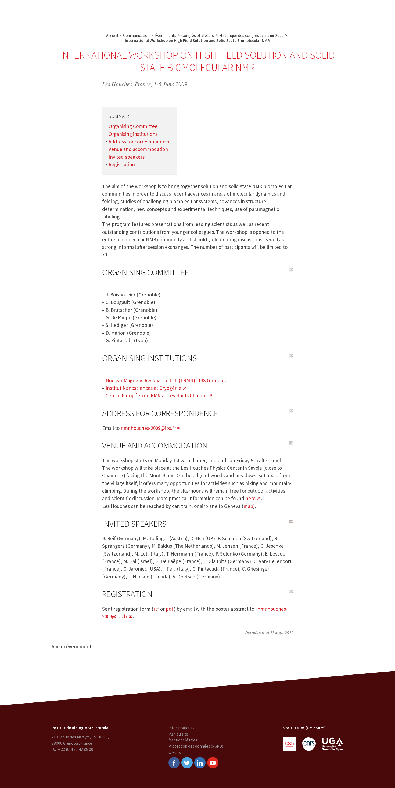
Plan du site (178, 734)
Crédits (174, 752)
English (362, 13)
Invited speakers (127, 157)
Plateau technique (160, 13)
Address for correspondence (140, 141)
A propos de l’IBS (94, 13)
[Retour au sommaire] (291, 270)
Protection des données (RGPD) (195, 746)
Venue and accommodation (138, 149)
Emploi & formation (238, 13)
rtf (156, 609)
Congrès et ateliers (197, 35)
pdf (170, 609)
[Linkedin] (200, 762)
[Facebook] (174, 762)
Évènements (165, 35)
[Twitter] (187, 762)
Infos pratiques (181, 727)
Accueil (112, 35)
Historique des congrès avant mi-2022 (251, 35)
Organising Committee (133, 126)
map (248, 506)
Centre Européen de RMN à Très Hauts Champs (156, 395)
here (250, 498)
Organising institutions (133, 134)
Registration (122, 164)
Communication (199, 13)
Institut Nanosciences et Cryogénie (143, 388)
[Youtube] (212, 762)
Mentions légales (182, 740)
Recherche (126, 13)
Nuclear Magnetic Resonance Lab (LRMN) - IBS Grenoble (166, 380)
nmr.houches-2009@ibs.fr (148, 428)
